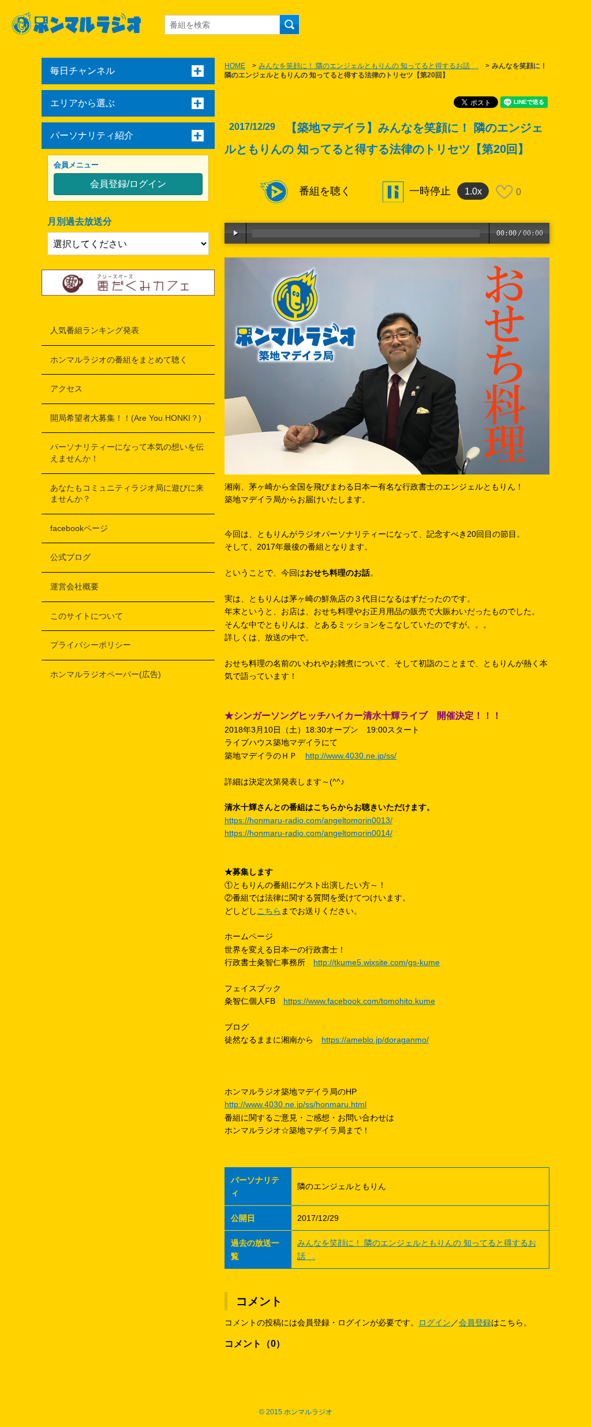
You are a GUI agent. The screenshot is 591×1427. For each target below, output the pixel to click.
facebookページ (79, 528)
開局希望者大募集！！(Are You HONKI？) (125, 418)
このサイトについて (86, 616)
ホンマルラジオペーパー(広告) (105, 674)
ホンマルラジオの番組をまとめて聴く (119, 359)
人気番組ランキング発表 (94, 330)
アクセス (66, 388)
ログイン (434, 1322)
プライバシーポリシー (90, 644)
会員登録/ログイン (128, 184)
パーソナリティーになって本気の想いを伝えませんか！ (127, 452)
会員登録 (475, 1322)
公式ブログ (70, 557)
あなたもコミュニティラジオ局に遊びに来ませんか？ (127, 493)
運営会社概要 (74, 586)
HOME (235, 66)
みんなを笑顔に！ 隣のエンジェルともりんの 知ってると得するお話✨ (368, 66)
